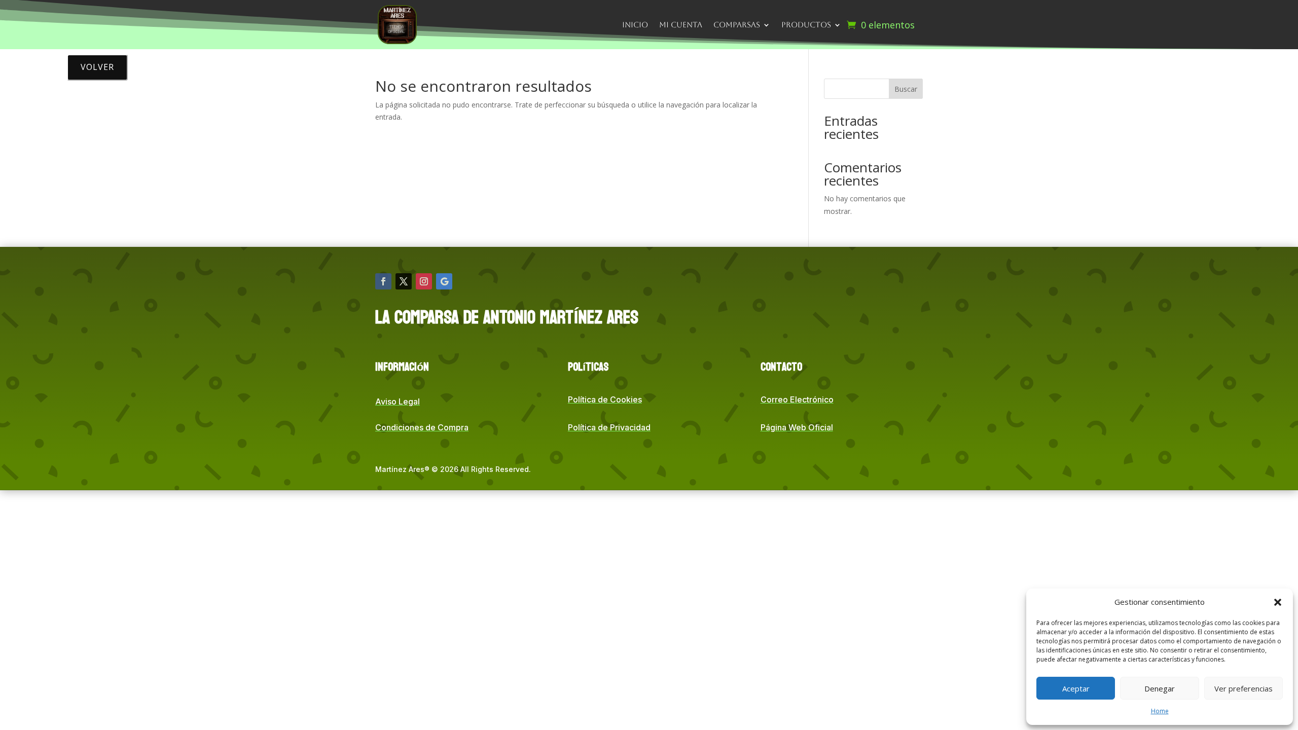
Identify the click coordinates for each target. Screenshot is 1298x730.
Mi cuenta (680, 24)
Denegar (1159, 688)
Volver (97, 66)
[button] (1278, 602)
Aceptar (1076, 688)
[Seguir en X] (403, 281)
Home (1160, 711)
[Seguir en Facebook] (383, 281)
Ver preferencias (1243, 688)
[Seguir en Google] (444, 281)
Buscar (905, 89)
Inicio (635, 24)
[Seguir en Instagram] (424, 281)
